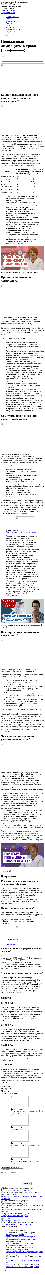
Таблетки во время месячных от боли (16, 1190)
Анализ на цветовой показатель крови (21, 532)
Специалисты (11, 21)
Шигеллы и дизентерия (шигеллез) (25, 1145)
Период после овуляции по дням (14, 1216)
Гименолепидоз (17, 1129)
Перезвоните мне (8, 13)
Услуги (9, 19)
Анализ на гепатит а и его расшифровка (22, 1267)
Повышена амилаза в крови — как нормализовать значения (20, 1244)
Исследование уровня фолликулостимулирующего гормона (21, 1236)
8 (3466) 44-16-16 (13, 29)
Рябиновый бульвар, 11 (10, 10)
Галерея (9, 23)
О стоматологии (12, 17)
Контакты (10, 27)
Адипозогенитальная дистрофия (14, 1203)
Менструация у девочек (10, 1220)
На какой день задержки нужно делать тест (18, 1224)
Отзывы (9, 25)
